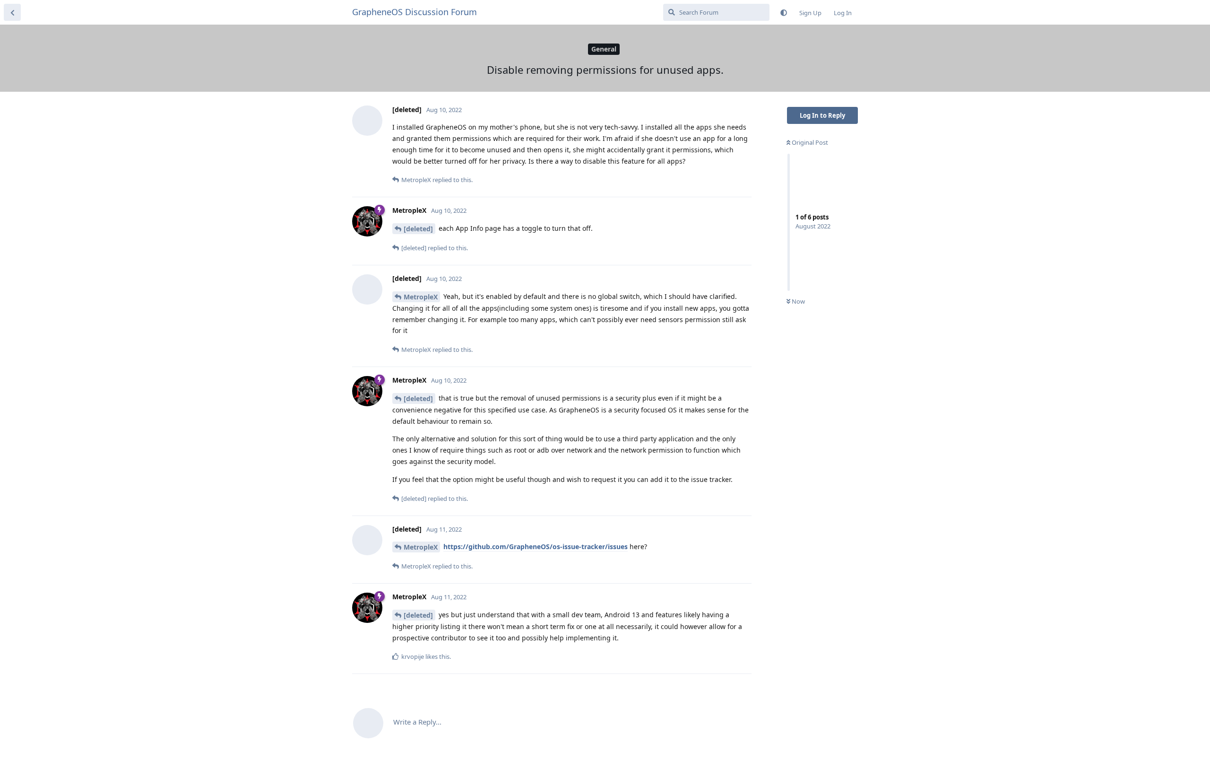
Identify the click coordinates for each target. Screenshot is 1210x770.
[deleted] (418, 228)
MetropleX (421, 296)
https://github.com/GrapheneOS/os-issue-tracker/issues (535, 546)
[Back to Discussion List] (12, 12)
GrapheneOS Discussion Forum (414, 12)
